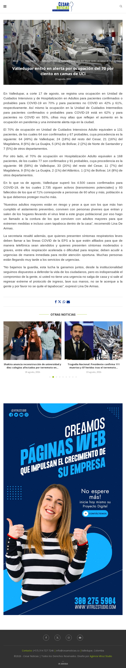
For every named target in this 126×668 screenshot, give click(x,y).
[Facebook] (46, 638)
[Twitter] (57, 638)
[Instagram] (69, 638)
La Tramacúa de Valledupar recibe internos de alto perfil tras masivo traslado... (93, 366)
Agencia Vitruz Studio (101, 656)
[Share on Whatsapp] (64, 302)
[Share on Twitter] (59, 302)
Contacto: (27, 650)
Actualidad (30, 60)
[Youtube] (80, 638)
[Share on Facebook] (56, 302)
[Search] (121, 6)
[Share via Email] (68, 302)
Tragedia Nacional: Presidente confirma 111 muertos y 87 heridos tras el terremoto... (32, 366)
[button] (8, 349)
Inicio (15, 60)
